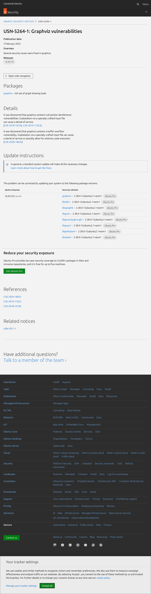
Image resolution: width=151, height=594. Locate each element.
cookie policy (103, 577)
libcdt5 (65, 202)
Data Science (74, 410)
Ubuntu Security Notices (19, 21)
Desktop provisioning (93, 506)
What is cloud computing (66, 452)
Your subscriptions (62, 499)
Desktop (57, 491)
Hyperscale (59, 445)
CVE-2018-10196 (13, 125)
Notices (129, 463)
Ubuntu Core (10, 431)
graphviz (8, 93)
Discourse (108, 499)
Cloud (7, 452)
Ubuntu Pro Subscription (66, 506)
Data (60, 513)
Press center (116, 537)
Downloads (10, 491)
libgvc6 (66, 213)
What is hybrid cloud (117, 452)
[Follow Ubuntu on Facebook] (63, 545)
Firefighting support (126, 499)
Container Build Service (131, 481)
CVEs (119, 463)
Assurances (59, 467)
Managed (75, 389)
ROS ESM (58, 417)
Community (87, 417)
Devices (111, 506)
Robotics (8, 417)
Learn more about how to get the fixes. (31, 168)
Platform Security (62, 463)
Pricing (96, 499)
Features (57, 431)
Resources (111, 396)
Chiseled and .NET (106, 481)
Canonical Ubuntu (13, 3)
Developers (76, 438)
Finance (107, 524)
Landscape (9, 474)
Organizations (60, 438)
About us (57, 537)
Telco (98, 524)
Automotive (59, 524)
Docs (99, 389)
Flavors (89, 438)
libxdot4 (66, 237)
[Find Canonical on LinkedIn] (70, 545)
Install (56, 382)
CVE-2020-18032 (13, 142)
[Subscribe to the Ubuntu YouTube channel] (86, 545)
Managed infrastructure (16, 403)
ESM (76, 463)
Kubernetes (10, 396)
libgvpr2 (66, 225)
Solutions (9, 513)
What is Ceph (60, 389)
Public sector (86, 524)
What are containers (63, 481)
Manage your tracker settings (21, 585)
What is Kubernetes (63, 396)
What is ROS (72, 417)
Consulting (88, 389)
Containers (9, 481)
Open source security (120, 513)
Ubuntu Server (11, 445)
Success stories (73, 431)
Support (66, 382)
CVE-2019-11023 (32, 125)
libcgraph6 (67, 207)
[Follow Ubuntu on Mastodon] (55, 545)
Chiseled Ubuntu (86, 481)
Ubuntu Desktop (12, 438)
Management (94, 424)
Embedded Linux (75, 424)
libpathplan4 (68, 231)
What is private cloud (93, 452)
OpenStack (10, 382)
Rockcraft (58, 484)
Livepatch (87, 463)
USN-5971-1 (10, 328)
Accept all (47, 585)
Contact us (11, 537)
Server (68, 491)
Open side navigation (19, 76)
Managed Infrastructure (94, 513)
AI (54, 513)
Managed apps (60, 403)
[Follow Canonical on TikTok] (93, 545)
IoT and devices (61, 517)
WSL (76, 491)
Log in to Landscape (117, 474)
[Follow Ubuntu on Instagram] (78, 545)
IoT (5, 424)
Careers (83, 537)
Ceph (6, 389)
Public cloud (68, 456)
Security (8, 463)
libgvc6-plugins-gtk (72, 219)
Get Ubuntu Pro (14, 271)
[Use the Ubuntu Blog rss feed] (101, 545)
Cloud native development (85, 517)
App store (58, 424)
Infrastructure (72, 513)
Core (84, 491)
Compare (82, 474)
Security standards (104, 463)
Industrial (73, 524)
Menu (146, 4)
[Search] (138, 4)
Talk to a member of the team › (35, 360)
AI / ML (7, 410)
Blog (92, 537)
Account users (82, 499)
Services (88, 431)
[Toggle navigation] (146, 11)
